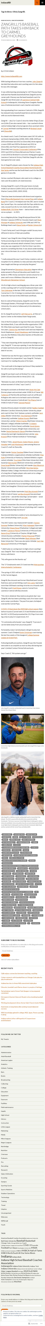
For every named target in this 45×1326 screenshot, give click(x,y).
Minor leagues (6, 1139)
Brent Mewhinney (21, 332)
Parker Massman (28, 536)
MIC (36, 892)
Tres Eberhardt (26, 416)
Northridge (5, 1146)
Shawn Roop (14, 528)
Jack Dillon (34, 868)
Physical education (27, 902)
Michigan (20, 1271)
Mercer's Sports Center (11, 889)
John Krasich (21, 876)
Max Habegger (29, 525)
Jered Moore (17, 442)
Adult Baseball (6, 1056)
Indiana (32, 860)
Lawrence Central (34, 881)
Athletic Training (7, 1068)
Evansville (35, 1245)
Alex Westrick (38, 465)
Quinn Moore (28, 442)
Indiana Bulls (7, 863)
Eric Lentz (31, 583)
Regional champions (35, 907)
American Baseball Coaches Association (13, 1238)
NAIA (35, 1271)
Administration (6, 1052)
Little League (5, 1127)
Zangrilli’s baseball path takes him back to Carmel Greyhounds (20, 30)
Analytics (4, 1064)
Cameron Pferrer (13, 531)
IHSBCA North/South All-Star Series (15, 860)
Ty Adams (33, 423)
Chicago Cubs (6, 1243)
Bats (2, 1072)
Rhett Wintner (30, 538)
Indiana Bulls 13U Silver (10, 209)
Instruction (5, 1123)
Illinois (32, 1253)
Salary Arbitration (7, 1174)
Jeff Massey (6, 873)
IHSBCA (5, 858)
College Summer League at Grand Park (16, 847)
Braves (5, 839)
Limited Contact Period (25, 884)
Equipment (5, 1095)
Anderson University (32, 1238)
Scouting (4, 1178)
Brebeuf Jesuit (36, 128)
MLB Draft (28, 1271)
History (3, 1119)
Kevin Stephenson (19, 881)
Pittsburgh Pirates (9, 905)
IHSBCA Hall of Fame (16, 858)
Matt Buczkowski (31, 491)
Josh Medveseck (17, 444)
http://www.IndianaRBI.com (11, 76)
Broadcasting (5, 1080)
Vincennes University (7, 1281)
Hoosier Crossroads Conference (25, 149)
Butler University (34, 225)
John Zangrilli (37, 81)
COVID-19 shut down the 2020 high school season (20, 609)
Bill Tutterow (25, 837)
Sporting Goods (6, 1186)
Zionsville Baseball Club (15, 199)
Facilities (4, 1103)
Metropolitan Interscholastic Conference (17, 892)
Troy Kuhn (18, 460)
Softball (32, 1277)
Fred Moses (16, 588)
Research (4, 1170)
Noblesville (36, 1273)
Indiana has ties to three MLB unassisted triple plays (19, 983)
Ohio (10, 1275)
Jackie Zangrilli (22, 871)
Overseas (4, 1154)
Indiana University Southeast (25, 1269)
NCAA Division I (6, 1273)
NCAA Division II (16, 1273)
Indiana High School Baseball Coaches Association (20, 865)
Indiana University (16, 222)
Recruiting (4, 1166)
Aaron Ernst (5, 533)
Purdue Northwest (35, 1275)
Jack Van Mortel (8, 871)
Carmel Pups (29, 199)
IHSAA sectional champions (8, 1251)
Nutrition (4, 1150)
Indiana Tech (34, 1266)
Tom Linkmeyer (7, 290)
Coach (24, 1243)
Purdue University (7, 1277)
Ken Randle (20, 879)
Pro (2, 1162)
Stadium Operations (8, 1193)
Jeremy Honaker (8, 876)
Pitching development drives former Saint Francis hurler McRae (22, 1003)
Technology (5, 1197)
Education (4, 1092)
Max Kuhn (34, 886)
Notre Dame (5, 1275)
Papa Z (33, 897)
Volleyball (28, 920)
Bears (15, 837)
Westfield (17, 1282)
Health (3, 1111)
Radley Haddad (38, 408)
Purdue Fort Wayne (24, 1275)
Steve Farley (21, 225)
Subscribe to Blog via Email (13, 940)
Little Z (38, 884)
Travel (3, 1205)
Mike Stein (6, 894)
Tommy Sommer (8, 918)
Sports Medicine (6, 1189)
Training (4, 1201)
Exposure (4, 1099)
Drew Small (5, 465)
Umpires (4, 1209)
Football (5, 1248)
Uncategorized (17, 20)
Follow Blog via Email (10, 1294)
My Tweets (5, 1039)
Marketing (4, 1131)
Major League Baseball (9, 1271)
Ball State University (8, 1241)
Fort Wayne (13, 1248)
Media (3, 1135)
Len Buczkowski (24, 494)
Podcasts (4, 1158)
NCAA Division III (26, 1273)
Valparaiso (30, 1279)
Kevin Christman (26, 632)
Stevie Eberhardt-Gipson (15, 431)
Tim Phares (32, 400)
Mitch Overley (21, 421)
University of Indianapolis (19, 1279)
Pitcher (15, 1275)
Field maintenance (7, 1107)
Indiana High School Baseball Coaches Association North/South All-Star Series (22, 167)
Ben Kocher (12, 463)
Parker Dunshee (17, 452)
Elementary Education (23, 269)
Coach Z (17, 845)
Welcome (4, 1217)
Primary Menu (42, 2)
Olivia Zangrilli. (22, 897)
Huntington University (24, 1248)
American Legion (6, 1060)
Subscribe (5, 955)
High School (6, 20)
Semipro (4, 1182)
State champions (8, 912)
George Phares (24, 403)
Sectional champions (23, 910)
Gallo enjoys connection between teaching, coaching (19, 973)
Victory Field (16, 920)
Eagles (26, 850)
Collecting (4, 1084)
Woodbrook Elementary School (13, 280)
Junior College (38, 1269)
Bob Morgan (37, 837)
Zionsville (7, 131)
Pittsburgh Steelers (25, 905)
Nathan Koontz (23, 418)
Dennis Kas (13, 329)
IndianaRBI (6, 2)
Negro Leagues (6, 1142)
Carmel (5, 128)
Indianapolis (22, 868)
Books (3, 1076)
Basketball (6, 837)
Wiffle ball (4, 1221)
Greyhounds (7, 855)
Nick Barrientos (32, 468)
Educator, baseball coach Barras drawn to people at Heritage (21, 987)
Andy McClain (34, 390)
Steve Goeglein (34, 912)
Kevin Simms (35, 426)
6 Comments (22, 40)
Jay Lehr (24, 517)
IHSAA (34, 1247)
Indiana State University (21, 1266)
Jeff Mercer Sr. (26, 314)
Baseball (20, 1240)
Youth (3, 1225)
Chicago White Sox (16, 1243)
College (3, 1088)
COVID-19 (35, 847)
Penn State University (10, 902)
